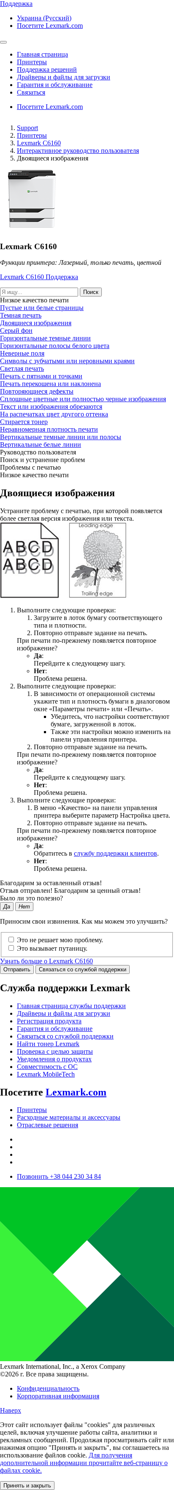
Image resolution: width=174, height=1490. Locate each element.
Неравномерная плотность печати (49, 429)
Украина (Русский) (44, 18)
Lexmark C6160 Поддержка (39, 276)
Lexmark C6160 (39, 143)
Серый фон (16, 330)
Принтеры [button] (32, 61)
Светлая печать (22, 368)
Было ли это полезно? (31, 898)
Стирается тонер (24, 421)
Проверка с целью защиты (55, 1051)
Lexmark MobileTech (46, 1074)
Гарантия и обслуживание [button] (54, 84)
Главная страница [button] (42, 54)
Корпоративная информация (58, 1396)
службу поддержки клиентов (115, 853)
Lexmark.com (76, 1092)
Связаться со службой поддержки (82, 969)
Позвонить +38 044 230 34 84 (59, 1176)
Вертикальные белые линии (40, 444)
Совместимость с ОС (47, 1066)
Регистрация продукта (49, 1021)
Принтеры (32, 135)
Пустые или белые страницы (42, 307)
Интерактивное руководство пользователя (78, 150)
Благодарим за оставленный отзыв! (51, 882)
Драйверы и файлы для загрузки (63, 1013)
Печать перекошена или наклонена (50, 383)
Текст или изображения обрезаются (51, 406)
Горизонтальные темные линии (45, 338)
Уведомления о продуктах (54, 1059)
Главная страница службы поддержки (71, 1005)
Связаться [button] (31, 92)
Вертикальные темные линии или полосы (60, 436)
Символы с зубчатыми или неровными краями (67, 360)
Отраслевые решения (47, 1124)
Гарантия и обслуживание (54, 1028)
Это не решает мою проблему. (60, 939)
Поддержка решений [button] (47, 69)
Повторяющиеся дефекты (36, 391)
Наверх (10, 1410)
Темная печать (20, 315)
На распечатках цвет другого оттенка (54, 414)
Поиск (90, 292)
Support (27, 127)
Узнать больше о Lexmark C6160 (46, 961)
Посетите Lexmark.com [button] (50, 25)
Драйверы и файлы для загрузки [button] (63, 77)
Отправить (16, 969)
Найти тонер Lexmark (48, 1043)
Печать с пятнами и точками (41, 376)
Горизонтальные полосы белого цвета (54, 345)
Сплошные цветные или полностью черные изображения (83, 398)
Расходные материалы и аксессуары (68, 1117)
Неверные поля (22, 353)
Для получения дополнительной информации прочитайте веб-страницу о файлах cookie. (84, 1463)
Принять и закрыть (27, 1485)
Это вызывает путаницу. (52, 948)
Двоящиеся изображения (35, 322)
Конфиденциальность (48, 1388)
